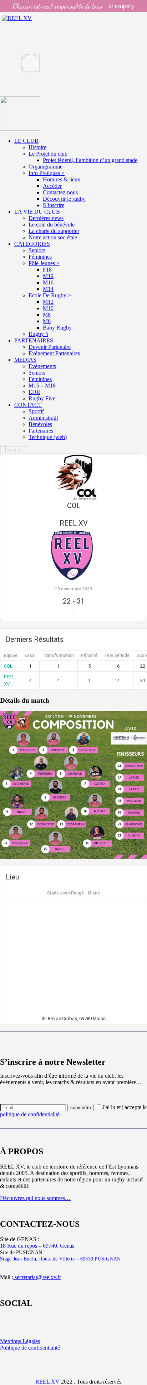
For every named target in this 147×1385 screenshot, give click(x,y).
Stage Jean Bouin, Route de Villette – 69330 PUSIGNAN (60, 1259)
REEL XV (47, 1382)
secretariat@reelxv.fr (37, 1277)
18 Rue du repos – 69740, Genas (37, 1246)
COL (8, 666)
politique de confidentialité (30, 1114)
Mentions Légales (20, 1341)
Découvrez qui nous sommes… (35, 1198)
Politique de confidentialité (30, 1348)
